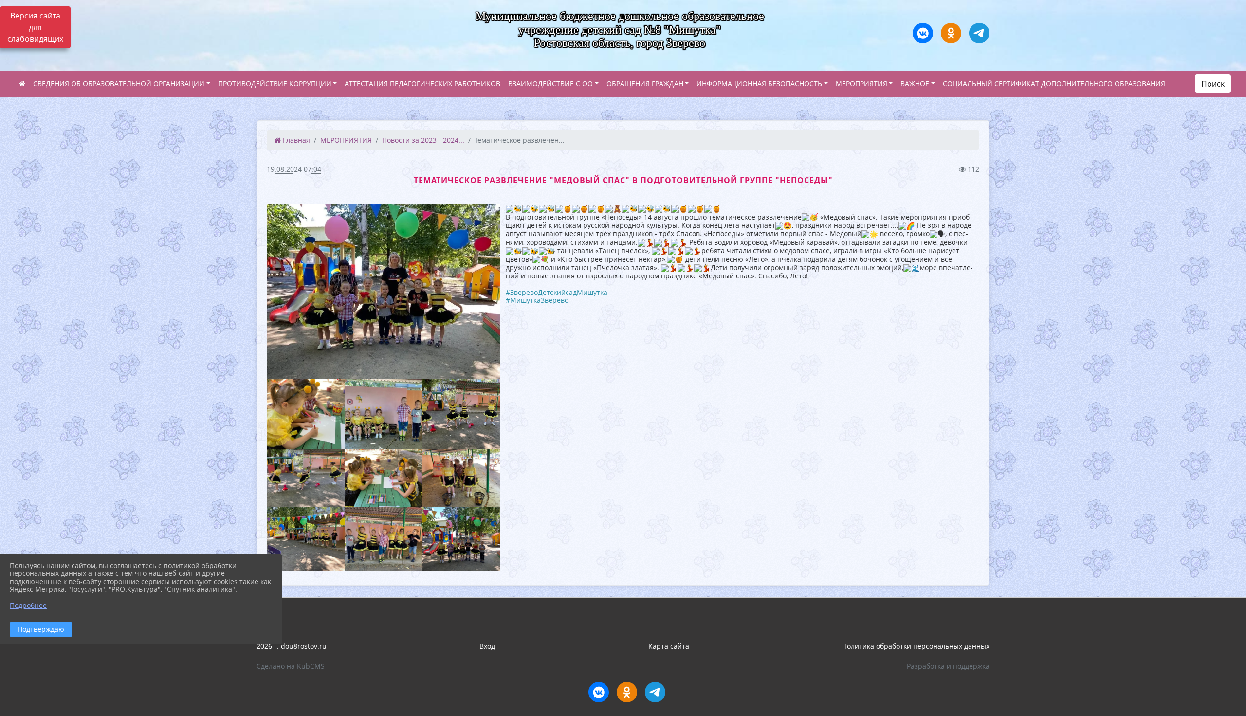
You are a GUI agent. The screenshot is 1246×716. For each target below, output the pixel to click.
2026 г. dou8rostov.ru (292, 646)
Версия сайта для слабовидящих (35, 27)
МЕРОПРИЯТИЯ (861, 83)
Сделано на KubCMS (291, 666)
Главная (295, 140)
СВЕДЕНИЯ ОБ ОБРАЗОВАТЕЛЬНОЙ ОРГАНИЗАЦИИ (118, 83)
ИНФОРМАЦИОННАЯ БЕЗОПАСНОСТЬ (759, 83)
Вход (487, 646)
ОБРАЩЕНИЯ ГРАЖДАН (644, 83)
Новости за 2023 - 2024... (423, 140)
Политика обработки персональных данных (915, 646)
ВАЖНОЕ (914, 83)
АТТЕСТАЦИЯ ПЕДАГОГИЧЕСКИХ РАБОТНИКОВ (422, 83)
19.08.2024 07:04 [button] (294, 169)
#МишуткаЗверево (537, 300)
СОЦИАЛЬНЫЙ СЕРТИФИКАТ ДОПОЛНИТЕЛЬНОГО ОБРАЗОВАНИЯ (1054, 83)
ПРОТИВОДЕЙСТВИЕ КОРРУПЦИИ (274, 83)
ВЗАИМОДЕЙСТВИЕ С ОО (550, 83)
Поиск (1213, 83)
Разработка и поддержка (948, 666)
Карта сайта (668, 646)
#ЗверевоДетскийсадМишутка (556, 292)
